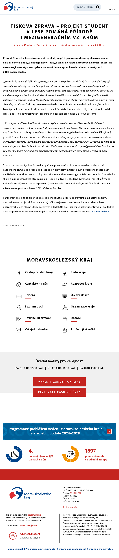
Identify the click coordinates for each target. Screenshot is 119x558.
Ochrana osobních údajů (71, 549)
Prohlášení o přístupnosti (40, 549)
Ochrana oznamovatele (100, 549)
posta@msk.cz (34, 515)
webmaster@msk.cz (29, 525)
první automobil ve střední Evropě (96, 455)
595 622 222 (75, 493)
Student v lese (100, 211)
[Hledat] (97, 7)
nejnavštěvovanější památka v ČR (41, 455)
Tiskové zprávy (47, 45)
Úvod (17, 45)
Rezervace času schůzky (59, 392)
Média (28, 45)
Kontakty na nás (70, 507)
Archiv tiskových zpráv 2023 (82, 45)
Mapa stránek (16, 549)
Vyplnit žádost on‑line (59, 381)
